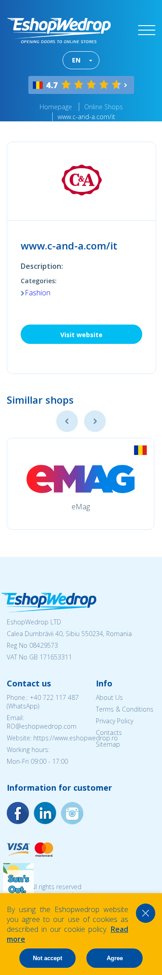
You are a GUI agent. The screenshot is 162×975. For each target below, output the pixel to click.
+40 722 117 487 (54, 697)
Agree (115, 958)
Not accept (47, 958)
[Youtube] (72, 813)
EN (76, 60)
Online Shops (103, 106)
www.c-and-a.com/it (86, 116)
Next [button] (95, 421)
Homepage (56, 106)
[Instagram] (45, 813)
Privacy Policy (114, 721)
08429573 (43, 645)
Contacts (109, 732)
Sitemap (108, 744)
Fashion (37, 293)
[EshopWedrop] (59, 30)
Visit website (81, 334)
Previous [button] (67, 421)
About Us (109, 697)
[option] (80, 484)
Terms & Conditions (124, 709)
